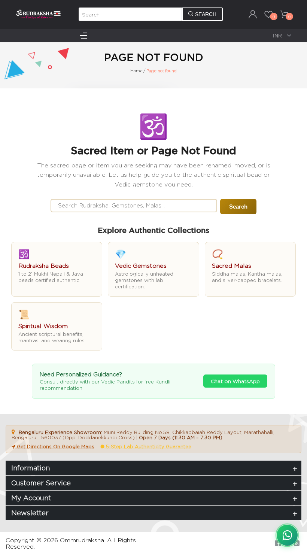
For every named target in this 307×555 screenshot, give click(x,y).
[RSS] (297, 543)
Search (238, 206)
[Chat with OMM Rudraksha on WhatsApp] (287, 535)
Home (136, 71)
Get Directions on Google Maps (54, 446)
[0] (268, 14)
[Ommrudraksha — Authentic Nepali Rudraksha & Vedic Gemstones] (38, 13)
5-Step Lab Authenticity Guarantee (147, 446)
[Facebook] (278, 543)
